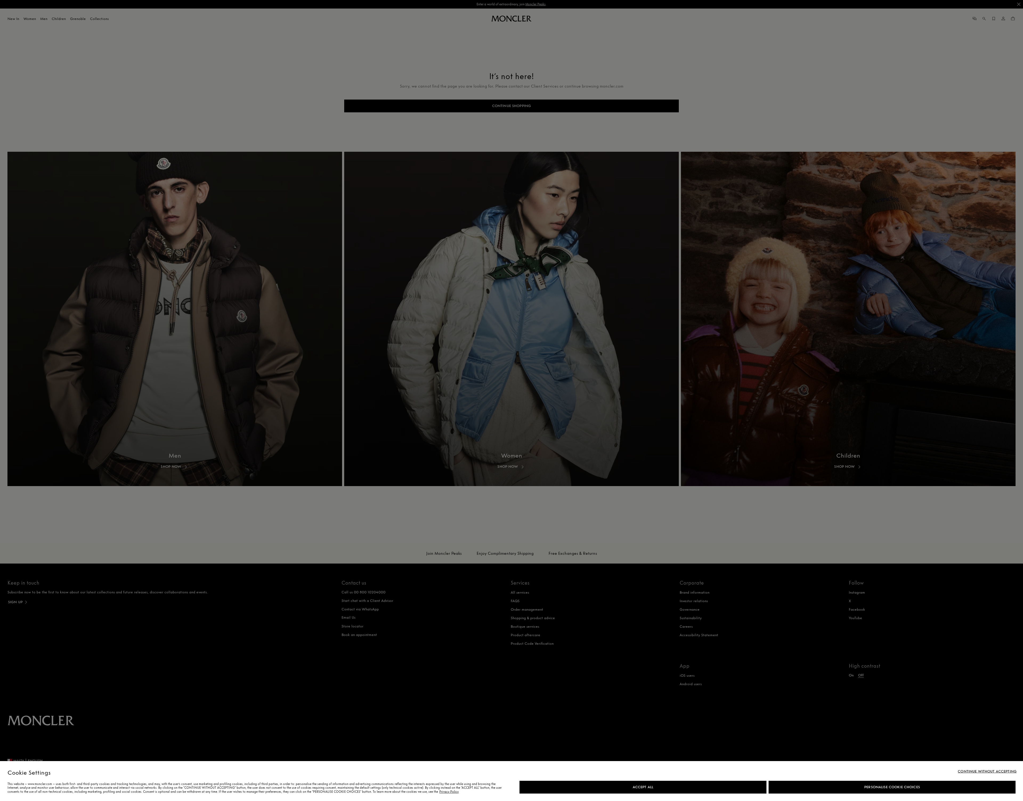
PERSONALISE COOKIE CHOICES (892, 787)
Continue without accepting (987, 771)
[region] (511, 781)
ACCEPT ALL (643, 787)
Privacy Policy (449, 792)
